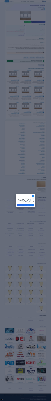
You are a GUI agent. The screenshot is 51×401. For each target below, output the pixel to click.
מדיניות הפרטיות (32, 202)
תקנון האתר (28, 202)
